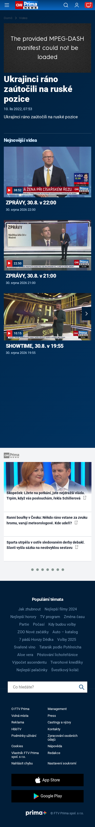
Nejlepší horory (23, 616)
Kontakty (54, 729)
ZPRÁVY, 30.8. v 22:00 (31, 203)
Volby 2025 (66, 639)
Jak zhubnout (29, 609)
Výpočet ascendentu (29, 662)
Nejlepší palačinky (31, 670)
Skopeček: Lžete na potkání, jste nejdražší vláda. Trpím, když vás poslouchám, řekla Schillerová (46, 495)
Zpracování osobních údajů (63, 737)
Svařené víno (24, 647)
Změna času (74, 616)
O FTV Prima (20, 709)
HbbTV (16, 729)
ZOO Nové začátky (33, 632)
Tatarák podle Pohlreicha (60, 647)
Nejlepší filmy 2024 (61, 609)
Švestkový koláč (65, 670)
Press (52, 716)
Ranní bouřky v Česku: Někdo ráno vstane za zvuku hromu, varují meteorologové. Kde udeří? (47, 520)
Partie (24, 624)
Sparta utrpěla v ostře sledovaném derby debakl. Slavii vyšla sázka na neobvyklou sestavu (46, 545)
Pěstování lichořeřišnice (57, 654)
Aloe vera (25, 654)
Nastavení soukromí (62, 763)
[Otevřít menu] (6, 5)
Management (57, 709)
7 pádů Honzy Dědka (36, 639)
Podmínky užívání (23, 736)
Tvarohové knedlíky (66, 662)
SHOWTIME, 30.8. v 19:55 (35, 346)
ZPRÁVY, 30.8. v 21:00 (31, 276)
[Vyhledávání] (66, 5)
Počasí (39, 624)
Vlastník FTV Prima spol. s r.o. (25, 755)
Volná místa (19, 716)
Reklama (17, 722)
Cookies (17, 746)
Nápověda (55, 746)
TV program (50, 616)
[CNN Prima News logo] (26, 5)
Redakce (54, 753)
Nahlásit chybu (22, 763)
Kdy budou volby (62, 624)
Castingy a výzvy (59, 722)
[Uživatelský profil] (77, 5)
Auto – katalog (65, 632)
